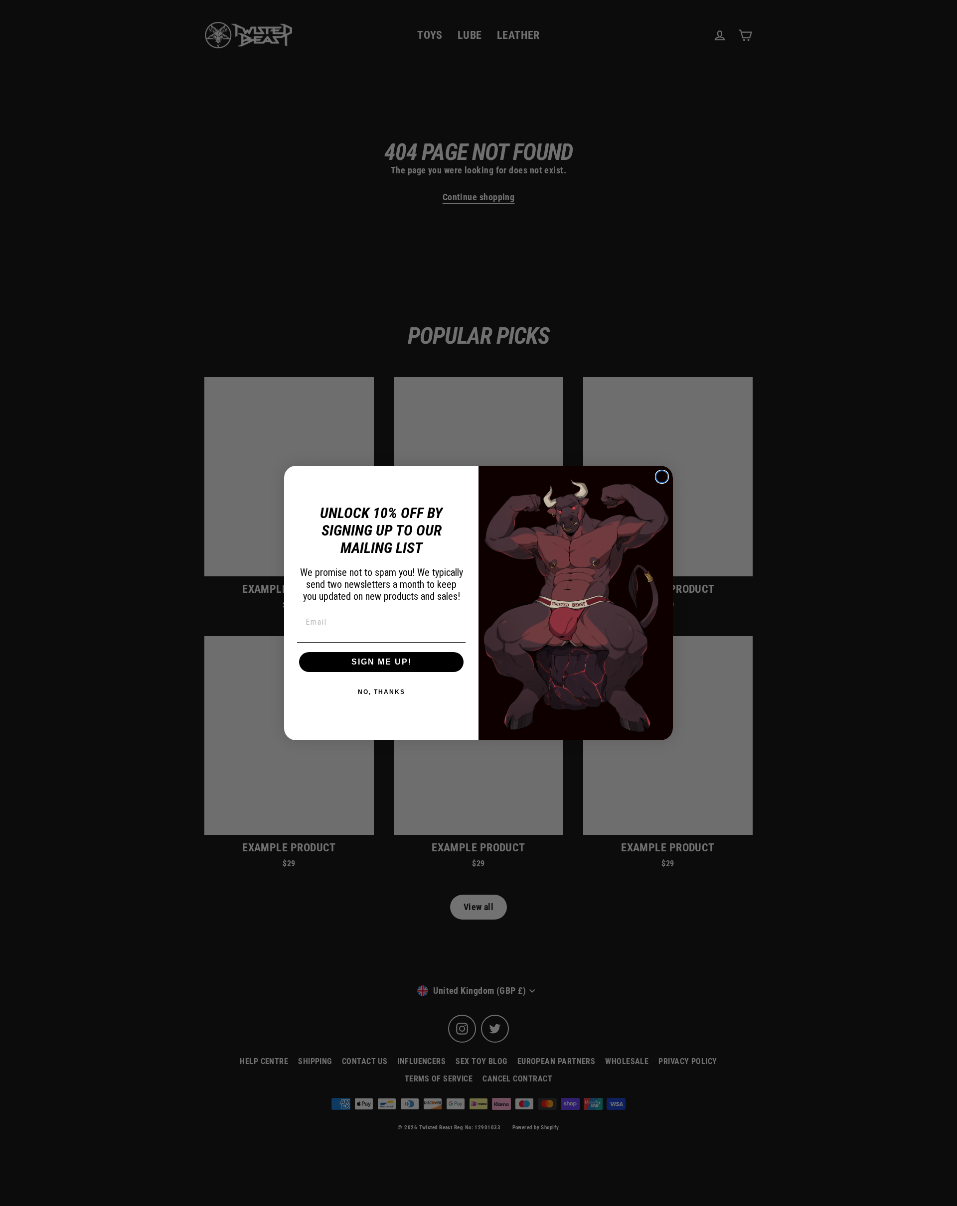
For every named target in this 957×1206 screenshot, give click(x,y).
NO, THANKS (381, 691)
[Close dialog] (662, 477)
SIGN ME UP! (381, 662)
